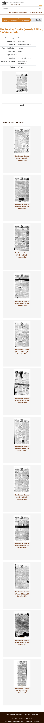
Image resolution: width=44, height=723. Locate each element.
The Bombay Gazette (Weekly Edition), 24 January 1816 (22, 642)
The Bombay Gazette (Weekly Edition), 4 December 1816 (22, 497)
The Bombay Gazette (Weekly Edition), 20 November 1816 (22, 449)
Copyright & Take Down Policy (22, 718)
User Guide (28, 721)
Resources (14, 20)
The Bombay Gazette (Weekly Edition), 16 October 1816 (22, 303)
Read (22, 105)
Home (5, 20)
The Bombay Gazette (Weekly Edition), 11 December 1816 (22, 352)
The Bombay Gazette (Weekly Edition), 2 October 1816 (22, 158)
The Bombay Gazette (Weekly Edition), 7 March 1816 (22, 691)
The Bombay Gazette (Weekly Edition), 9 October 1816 (22, 255)
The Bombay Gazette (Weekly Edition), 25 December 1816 (22, 400)
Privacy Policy (33, 715)
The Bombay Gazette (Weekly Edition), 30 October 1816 (22, 207)
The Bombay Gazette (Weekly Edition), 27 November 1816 (22, 546)
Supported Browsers (12, 721)
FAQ (22, 721)
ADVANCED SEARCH (36, 12)
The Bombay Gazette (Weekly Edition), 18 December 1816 (22, 594)
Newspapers (25, 20)
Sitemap (36, 721)
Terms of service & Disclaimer (17, 715)
